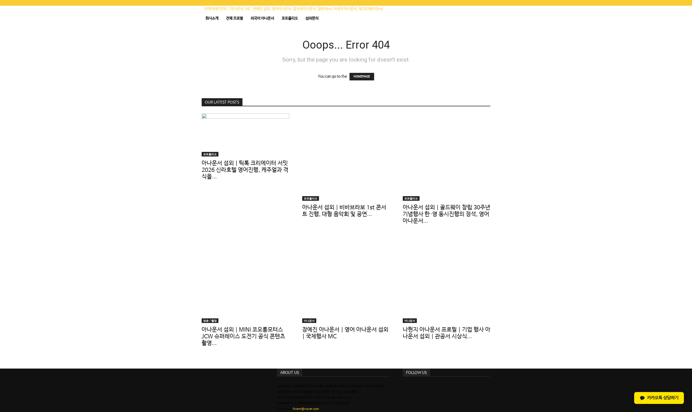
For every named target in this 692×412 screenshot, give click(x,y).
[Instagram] (405, 386)
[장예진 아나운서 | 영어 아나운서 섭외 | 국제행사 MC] (346, 279)
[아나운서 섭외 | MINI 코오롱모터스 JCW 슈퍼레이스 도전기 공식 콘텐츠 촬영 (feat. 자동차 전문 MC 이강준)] (245, 279)
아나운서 (309, 320)
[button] (483, 12)
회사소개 (211, 18)
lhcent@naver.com (306, 409)
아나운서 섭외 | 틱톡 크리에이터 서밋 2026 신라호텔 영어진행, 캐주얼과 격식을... (245, 170)
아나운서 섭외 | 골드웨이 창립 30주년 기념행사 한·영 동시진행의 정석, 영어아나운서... (446, 214)
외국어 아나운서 (262, 18)
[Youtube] (408, 386)
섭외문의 (311, 18)
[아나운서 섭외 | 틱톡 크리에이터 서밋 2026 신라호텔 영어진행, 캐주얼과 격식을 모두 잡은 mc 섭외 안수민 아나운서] (245, 134)
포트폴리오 (290, 18)
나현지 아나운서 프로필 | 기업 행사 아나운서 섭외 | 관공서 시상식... (446, 333)
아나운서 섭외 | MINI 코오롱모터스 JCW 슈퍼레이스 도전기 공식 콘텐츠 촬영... (243, 336)
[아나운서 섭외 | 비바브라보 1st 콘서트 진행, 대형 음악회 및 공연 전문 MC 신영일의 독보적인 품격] (346, 157)
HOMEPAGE (362, 76)
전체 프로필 (234, 18)
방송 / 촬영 (210, 320)
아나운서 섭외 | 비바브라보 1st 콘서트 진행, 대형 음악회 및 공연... (344, 210)
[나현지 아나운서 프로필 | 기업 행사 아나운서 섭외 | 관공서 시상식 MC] (446, 279)
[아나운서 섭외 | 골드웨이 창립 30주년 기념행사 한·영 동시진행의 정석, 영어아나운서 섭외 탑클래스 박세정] (446, 157)
